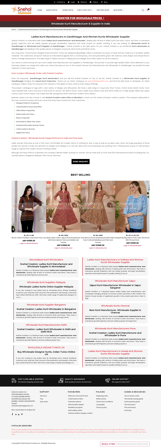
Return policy (101, 399)
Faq (41, 399)
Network (84, 2)
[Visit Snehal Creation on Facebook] (12, 414)
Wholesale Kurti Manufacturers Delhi (46, 325)
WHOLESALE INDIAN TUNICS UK (46, 347)
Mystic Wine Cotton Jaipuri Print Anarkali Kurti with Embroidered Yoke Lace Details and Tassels (63, 240)
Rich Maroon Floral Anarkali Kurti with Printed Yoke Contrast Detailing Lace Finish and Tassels (98, 240)
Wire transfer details (76, 404)
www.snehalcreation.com (98, 81)
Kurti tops (128, 410)
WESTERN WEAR (103, 10)
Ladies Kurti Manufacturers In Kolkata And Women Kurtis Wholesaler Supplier (115, 261)
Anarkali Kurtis (30, 430)
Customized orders (75, 399)
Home (39, 10)
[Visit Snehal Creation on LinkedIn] (18, 414)
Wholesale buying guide (133, 399)
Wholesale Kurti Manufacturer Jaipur (115, 281)
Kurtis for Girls (130, 430)
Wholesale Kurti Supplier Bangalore (46, 304)
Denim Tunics (47, 432)
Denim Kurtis (36, 432)
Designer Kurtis (86, 432)
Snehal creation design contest (80, 413)
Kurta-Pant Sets (120, 432)
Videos (95, 2)
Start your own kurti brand (78, 396)
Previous (9, 214)
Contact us (61, 2)
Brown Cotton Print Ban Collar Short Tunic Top (29, 238)
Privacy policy (101, 407)
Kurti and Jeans (59, 432)
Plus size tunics (130, 407)
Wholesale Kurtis (18, 430)
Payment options (74, 401)
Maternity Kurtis (107, 432)
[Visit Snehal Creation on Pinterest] (22, 414)
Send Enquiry (80, 161)
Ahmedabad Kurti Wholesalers (46, 259)
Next (152, 214)
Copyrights (100, 404)
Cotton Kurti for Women (92, 430)
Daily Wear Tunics (72, 432)
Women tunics (129, 404)
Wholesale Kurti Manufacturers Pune (115, 328)
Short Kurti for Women (73, 430)
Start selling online (75, 410)
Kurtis (122, 430)
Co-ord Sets (131, 432)
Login (73, 2)
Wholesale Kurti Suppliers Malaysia (46, 282)
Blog (105, 2)
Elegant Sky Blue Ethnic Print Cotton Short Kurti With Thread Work (132, 239)
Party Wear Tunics (23, 432)
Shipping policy (102, 396)
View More (118, 10)
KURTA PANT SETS (84, 10)
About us (43, 396)
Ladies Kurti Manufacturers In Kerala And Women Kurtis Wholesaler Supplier (115, 352)
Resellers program (75, 407)
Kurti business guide (132, 401)
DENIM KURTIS (67, 10)
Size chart (44, 401)
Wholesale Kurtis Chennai (115, 306)
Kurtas (116, 430)
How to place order (131, 396)
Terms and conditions (104, 401)
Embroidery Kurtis (57, 430)
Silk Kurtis (96, 432)
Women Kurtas (107, 430)
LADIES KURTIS (52, 10)
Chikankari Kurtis (43, 430)
